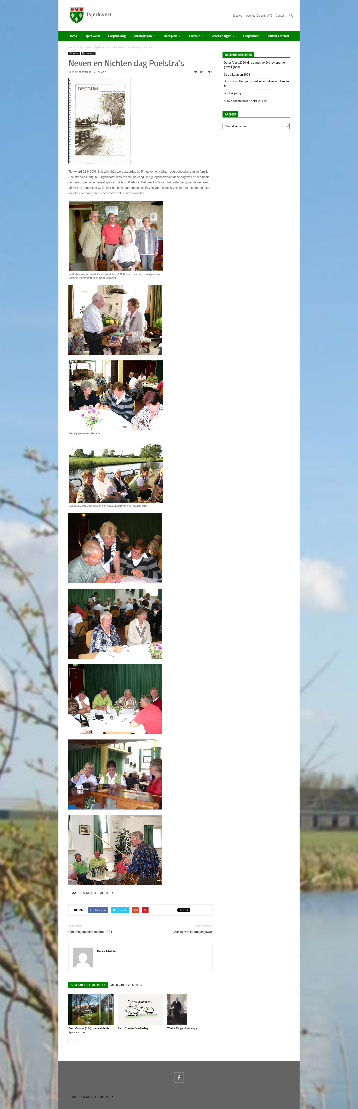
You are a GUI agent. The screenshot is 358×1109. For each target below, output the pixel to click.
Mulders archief (278, 36)
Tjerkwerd (93, 36)
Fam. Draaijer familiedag (133, 1028)
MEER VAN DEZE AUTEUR (126, 985)
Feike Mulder (83, 71)
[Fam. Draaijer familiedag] (140, 1009)
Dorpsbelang (117, 36)
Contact (280, 15)
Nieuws (237, 15)
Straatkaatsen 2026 (237, 74)
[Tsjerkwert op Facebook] (179, 1077)
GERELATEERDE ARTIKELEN (88, 985)
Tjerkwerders (102, 47)
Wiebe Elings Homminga (182, 1028)
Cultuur (194, 36)
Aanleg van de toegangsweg (193, 932)
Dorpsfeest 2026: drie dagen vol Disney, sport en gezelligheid (255, 65)
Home (73, 36)
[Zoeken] (291, 15)
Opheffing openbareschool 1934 (90, 932)
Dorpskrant (251, 36)
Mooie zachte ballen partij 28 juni (245, 101)
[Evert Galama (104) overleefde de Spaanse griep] (91, 1009)
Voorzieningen (221, 36)
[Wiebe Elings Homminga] (190, 1009)
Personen (85, 47)
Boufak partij (232, 93)
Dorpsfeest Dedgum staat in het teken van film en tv (256, 83)
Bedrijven (170, 36)
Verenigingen (143, 36)
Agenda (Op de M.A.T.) (259, 15)
